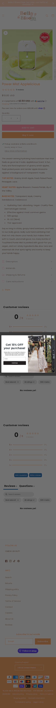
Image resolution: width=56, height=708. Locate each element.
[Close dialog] (53, 337)
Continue (15, 363)
